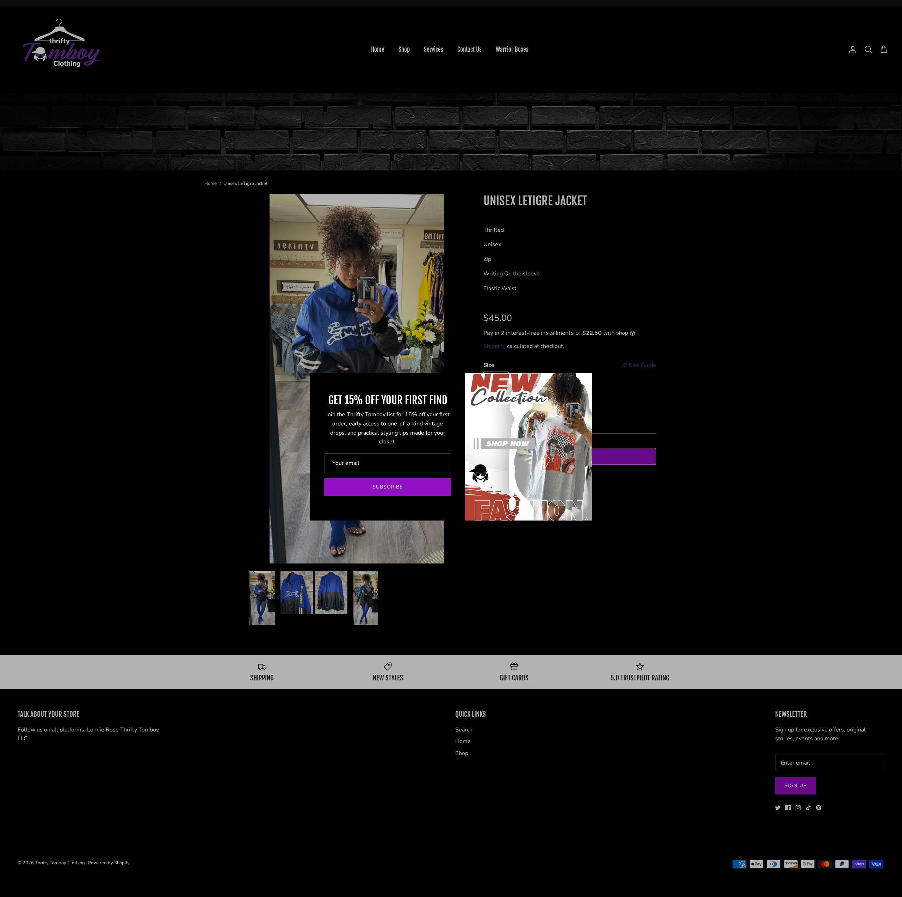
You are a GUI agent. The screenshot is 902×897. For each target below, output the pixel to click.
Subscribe (387, 487)
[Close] (583, 382)
